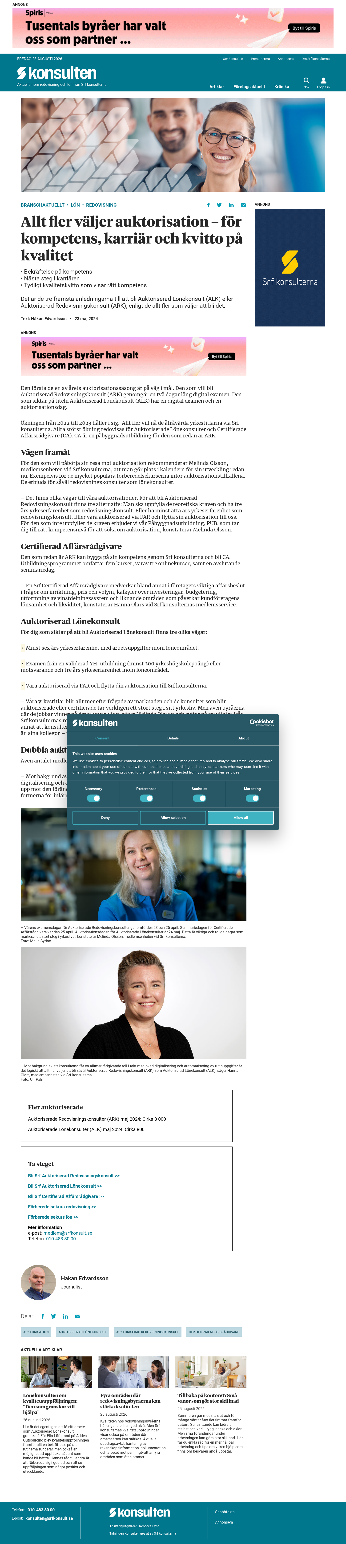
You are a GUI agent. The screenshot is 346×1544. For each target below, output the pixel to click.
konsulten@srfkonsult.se (49, 1518)
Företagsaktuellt (249, 86)
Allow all (241, 818)
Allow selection (173, 818)
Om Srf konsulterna (316, 59)
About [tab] (243, 738)
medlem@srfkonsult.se (68, 1233)
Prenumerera (260, 59)
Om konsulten (233, 59)
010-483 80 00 (61, 1238)
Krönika (281, 86)
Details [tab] (173, 738)
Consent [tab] (102, 738)
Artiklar (216, 86)
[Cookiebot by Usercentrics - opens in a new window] (253, 722)
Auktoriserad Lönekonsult (82, 1332)
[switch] (146, 798)
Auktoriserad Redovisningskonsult (147, 1332)
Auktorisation (36, 1332)
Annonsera (286, 59)
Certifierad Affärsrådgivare (214, 1332)
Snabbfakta (225, 1512)
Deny (105, 818)
